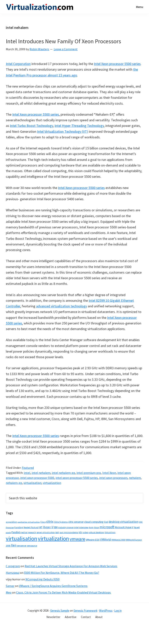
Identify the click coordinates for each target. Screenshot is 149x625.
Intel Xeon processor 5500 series (117, 64)
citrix (49, 521)
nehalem (135, 478)
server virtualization (45, 532)
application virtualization (29, 522)
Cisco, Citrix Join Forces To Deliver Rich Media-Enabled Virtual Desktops (63, 592)
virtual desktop (96, 532)
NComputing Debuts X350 (42, 579)
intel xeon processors (113, 478)
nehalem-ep (14, 483)
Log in (118, 610)
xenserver (21, 545)
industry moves (66, 527)
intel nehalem (41, 473)
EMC (141, 522)
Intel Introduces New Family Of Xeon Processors (63, 41)
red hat (24, 532)
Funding (18, 527)
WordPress (106, 610)
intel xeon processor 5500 (37, 478)
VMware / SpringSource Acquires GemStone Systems (53, 586)
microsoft (107, 527)
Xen (13, 545)
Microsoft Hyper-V (124, 527)
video (85, 532)
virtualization (52, 483)
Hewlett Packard (30, 527)
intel (27, 473)
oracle (8, 532)
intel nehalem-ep (63, 473)
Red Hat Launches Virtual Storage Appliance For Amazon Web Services (71, 566)
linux (96, 527)
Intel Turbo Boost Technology (31, 125)
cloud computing (94, 522)
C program (13, 566)
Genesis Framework (85, 610)
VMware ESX (93, 539)
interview (83, 527)
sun (57, 532)
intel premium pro (88, 473)
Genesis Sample (59, 610)
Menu (139, 7)
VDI (80, 532)
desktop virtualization (123, 522)
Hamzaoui (12, 573)
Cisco (43, 521)
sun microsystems (69, 532)
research (32, 532)
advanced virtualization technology (61, 306)
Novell (137, 527)
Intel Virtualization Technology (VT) (62, 131)
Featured (28, 468)
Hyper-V (48, 527)
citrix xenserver (76, 522)
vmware (77, 539)
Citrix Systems (61, 521)
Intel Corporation (18, 64)
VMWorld (105, 539)
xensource (32, 545)
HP (40, 527)
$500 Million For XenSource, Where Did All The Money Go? (61, 573)
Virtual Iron (110, 532)
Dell (106, 521)
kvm (91, 527)
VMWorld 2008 (118, 539)
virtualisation (32, 483)
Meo (8, 592)
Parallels (16, 532)
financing (10, 527)
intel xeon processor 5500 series (76, 478)
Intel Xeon (109, 473)
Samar (10, 586)
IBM (56, 527)
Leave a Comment (66, 49)
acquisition (11, 522)
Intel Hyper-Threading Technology (79, 125)
